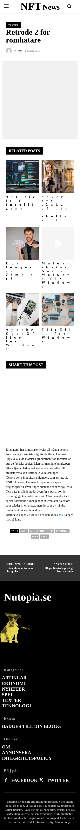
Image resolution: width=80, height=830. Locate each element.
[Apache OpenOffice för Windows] (22, 309)
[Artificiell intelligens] (22, 176)
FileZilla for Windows (57, 335)
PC (51, 531)
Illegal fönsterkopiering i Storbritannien (59, 570)
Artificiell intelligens (22, 202)
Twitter (58, 780)
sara (19, 51)
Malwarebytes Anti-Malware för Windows (57, 274)
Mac (24, 531)
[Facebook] (5, 780)
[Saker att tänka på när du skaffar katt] (58, 176)
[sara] (10, 51)
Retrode (62, 531)
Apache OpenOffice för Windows (21, 339)
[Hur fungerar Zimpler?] (22, 243)
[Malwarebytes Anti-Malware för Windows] (58, 243)
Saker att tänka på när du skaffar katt (58, 208)
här (60, 514)
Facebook (24, 780)
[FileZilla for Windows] (58, 309)
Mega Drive (38, 531)
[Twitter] (41, 780)
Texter (13, 25)
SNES (35, 536)
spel (44, 536)
